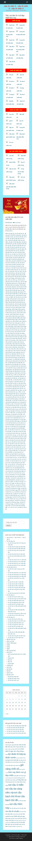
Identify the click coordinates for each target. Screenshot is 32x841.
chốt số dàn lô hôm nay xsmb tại (16, 316)
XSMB (8, 645)
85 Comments (17, 222)
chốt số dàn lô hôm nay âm (18, 309)
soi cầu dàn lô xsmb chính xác (12, 433)
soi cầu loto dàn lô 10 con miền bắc (17, 559)
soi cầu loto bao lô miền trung (15, 596)
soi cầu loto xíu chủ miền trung (16, 615)
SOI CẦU (9, 667)
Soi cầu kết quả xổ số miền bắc (18, 808)
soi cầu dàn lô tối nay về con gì (18, 407)
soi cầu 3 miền (16, 784)
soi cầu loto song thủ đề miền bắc (16, 587)
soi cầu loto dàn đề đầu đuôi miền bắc (16, 725)
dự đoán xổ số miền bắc (11, 760)
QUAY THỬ (10, 672)
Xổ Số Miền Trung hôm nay (16, 826)
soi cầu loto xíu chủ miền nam (15, 637)
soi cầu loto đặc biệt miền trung (16, 600)
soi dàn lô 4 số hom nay (18, 497)
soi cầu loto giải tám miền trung (16, 602)
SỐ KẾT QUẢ (10, 674)
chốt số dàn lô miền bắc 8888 (12, 318)
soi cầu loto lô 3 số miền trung (15, 604)
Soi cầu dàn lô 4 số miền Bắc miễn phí (14, 376)
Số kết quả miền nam (13, 680)
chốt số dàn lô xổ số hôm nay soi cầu (17, 335)
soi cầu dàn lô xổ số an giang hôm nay (14, 416)
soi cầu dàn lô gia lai (18, 381)
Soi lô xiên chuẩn (17, 820)
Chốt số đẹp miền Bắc (18, 746)
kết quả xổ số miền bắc (13, 777)
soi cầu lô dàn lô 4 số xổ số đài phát (16, 455)
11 (7, 702)
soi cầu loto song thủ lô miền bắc (16, 593)
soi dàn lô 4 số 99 (19, 483)
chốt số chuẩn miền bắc (20, 304)
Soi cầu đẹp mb (10, 233)
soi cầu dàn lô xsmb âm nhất (19, 431)
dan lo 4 (23, 352)
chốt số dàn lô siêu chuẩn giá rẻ (13, 323)
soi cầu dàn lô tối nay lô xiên (12, 405)
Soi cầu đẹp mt (10, 595)
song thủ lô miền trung (21, 171)
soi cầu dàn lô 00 (21, 374)
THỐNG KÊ (10, 665)
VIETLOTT (9, 652)
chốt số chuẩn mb (9, 304)
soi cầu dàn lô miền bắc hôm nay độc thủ (15, 386)
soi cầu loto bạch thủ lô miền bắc (16, 554)
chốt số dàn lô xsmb (21, 340)
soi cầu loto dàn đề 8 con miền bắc (17, 576)
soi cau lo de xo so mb (15, 459)
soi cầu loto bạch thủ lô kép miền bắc (16, 733)
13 (13, 702)
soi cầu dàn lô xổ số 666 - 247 (18, 414)
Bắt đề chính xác (11, 639)
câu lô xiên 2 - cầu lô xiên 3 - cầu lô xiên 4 (16, 7)
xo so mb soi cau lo (12, 507)
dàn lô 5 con (19, 354)
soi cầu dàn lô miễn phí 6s (18, 395)
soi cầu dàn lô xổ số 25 (14, 411)
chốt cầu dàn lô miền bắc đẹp (19, 288)
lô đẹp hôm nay (21, 780)
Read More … (10, 231)
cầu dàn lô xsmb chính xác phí (19, 268)
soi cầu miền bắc (16, 814)
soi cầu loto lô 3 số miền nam (15, 626)
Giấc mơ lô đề (10, 641)
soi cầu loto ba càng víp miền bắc (16, 546)
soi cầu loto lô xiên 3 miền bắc (16, 583)
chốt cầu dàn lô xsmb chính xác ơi (16, 302)
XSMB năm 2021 (15, 822)
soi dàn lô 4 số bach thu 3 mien (18, 486)
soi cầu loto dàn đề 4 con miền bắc (17, 572)
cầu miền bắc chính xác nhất (15, 271)
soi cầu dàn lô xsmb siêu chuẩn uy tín (14, 445)
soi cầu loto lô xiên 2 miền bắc (16, 582)
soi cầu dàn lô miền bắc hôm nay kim (14, 388)
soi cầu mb (8, 814)
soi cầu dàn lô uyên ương (11, 409)
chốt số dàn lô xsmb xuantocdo (12, 352)
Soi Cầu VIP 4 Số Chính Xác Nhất (15, 471)
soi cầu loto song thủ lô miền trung (17, 613)
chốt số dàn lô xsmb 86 (11, 342)
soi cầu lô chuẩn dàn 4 (13, 450)
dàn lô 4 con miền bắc (10, 354)
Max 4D (10, 661)
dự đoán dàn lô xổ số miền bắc (15, 362)
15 (19, 702)
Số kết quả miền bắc (13, 676)
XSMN (8, 647)
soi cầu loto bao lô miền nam (15, 619)
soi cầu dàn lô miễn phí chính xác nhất (14, 397)
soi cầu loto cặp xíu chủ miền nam (17, 621)
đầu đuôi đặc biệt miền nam (20, 136)
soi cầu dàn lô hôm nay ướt (19, 385)
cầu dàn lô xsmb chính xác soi (12, 269)
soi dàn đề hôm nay (20, 478)
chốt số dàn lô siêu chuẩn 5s (19, 321)
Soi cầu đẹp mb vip (19, 233)
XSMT (8, 648)
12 (10, 702)
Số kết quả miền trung (13, 678)
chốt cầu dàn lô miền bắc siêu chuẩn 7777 (15, 292)
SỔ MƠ (9, 671)
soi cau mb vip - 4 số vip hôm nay (16, 464)
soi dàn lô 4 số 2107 (19, 481)
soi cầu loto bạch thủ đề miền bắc (16, 548)
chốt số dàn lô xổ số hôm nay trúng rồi (14, 336)
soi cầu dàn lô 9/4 (17, 379)
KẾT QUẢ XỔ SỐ (11, 650)
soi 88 (14, 374)
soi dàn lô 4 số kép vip (20, 500)
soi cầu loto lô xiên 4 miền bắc (16, 585)
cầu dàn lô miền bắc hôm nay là (17, 247)
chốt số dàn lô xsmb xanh (19, 350)
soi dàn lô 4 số (19, 479)
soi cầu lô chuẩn (12, 811)
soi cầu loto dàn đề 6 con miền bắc (17, 574)
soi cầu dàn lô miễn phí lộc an (19, 400)
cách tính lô (17, 749)
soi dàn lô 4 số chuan (18, 493)
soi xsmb (23, 820)
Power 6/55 (11, 663)
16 (22, 702)
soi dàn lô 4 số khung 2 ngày (12, 502)
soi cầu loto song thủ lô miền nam (16, 635)
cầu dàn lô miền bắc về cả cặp (18, 261)
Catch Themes (19, 838)
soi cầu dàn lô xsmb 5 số (14, 429)
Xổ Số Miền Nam (17, 824)
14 (16, 702)
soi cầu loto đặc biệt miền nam (16, 622)
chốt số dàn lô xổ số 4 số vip (16, 328)
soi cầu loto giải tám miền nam (16, 624)
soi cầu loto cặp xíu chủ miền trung (17, 598)
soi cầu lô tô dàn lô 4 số (15, 461)
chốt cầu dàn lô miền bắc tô (12, 293)
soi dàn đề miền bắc (10, 479)
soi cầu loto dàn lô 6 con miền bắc (17, 563)
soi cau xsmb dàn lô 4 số (11, 474)
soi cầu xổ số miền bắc (16, 818)
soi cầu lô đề (23, 811)
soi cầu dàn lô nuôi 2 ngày (20, 404)
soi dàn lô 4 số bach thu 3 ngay (12, 488)
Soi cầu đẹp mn (11, 617)
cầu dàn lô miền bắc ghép (15, 242)
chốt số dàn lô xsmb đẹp (16, 345)
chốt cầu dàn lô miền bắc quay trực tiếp (14, 290)
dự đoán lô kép (15, 754)
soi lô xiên (11, 820)
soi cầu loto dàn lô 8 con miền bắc (17, 565)
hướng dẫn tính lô (17, 775)
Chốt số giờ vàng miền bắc (11, 744)
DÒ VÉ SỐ (9, 669)
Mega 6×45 (11, 658)
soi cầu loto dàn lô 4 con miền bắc (17, 561)
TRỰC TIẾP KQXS (11, 643)
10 (25, 699)
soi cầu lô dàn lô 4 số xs (11, 457)
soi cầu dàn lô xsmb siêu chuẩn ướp (16, 443)
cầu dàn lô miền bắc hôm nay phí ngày (14, 249)
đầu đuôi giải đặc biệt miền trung (11, 186)
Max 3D (10, 660)
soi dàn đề (13, 478)
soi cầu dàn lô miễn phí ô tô (12, 402)
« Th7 (6, 714)
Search (8, 525)
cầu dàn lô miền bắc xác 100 (12, 262)
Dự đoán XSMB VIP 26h (20, 757)
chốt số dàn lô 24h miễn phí (12, 305)
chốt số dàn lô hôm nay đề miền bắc (14, 311)
